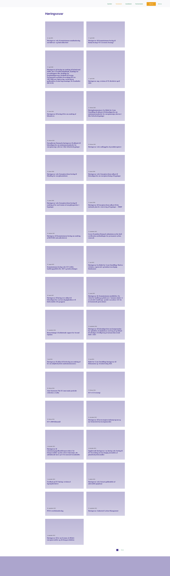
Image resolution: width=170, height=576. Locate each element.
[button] (167, 4)
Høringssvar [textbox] (54, 13)
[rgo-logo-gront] (7, 2)
